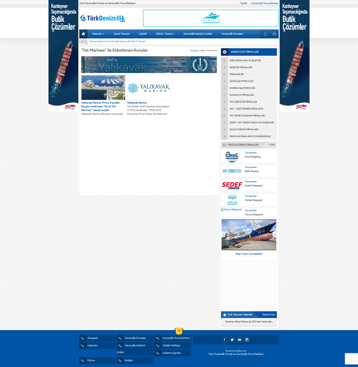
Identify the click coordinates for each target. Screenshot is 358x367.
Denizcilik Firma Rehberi (265, 3)
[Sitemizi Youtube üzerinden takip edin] (239, 339)
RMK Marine (252, 171)
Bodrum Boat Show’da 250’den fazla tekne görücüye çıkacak (250, 321)
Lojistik (143, 33)
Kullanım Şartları (172, 353)
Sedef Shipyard (253, 185)
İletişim (129, 360)
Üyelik (243, 3)
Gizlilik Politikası (171, 345)
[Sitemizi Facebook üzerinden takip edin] (224, 339)
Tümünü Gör (268, 314)
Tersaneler (251, 152)
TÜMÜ (272, 144)
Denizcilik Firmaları (232, 33)
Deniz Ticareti (121, 33)
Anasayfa (84, 33)
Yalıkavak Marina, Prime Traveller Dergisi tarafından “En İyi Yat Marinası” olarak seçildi (100, 106)
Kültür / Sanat (164, 33)
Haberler (97, 33)
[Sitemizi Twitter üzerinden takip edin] (232, 339)
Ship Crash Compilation (249, 253)
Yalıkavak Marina (137, 102)
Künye (91, 360)
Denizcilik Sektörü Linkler (197, 33)
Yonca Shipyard (254, 214)
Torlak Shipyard (253, 200)
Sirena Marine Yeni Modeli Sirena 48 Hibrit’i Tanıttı (117, 41)
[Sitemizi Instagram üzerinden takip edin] (247, 339)
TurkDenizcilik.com (236, 350)
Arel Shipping (252, 156)
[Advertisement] (249, 286)
